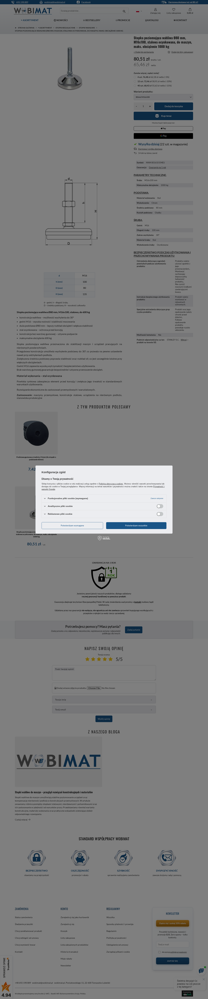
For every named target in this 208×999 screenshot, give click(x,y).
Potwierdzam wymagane (72, 525)
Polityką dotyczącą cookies (111, 483)
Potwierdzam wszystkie (136, 525)
